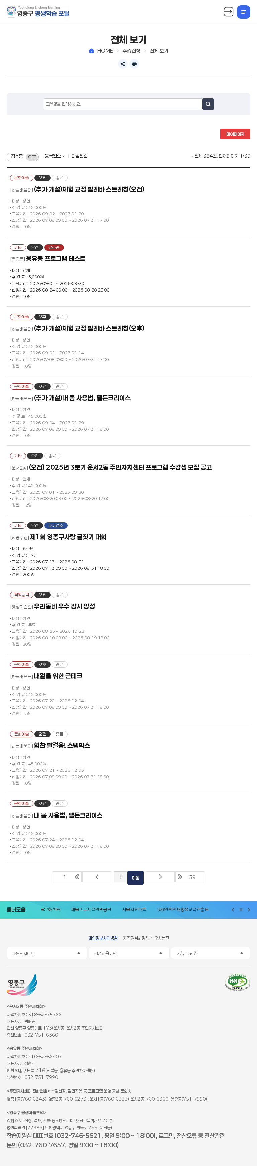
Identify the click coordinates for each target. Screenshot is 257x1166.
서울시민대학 (129, 909)
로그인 (228, 12)
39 (192, 877)
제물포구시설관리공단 (86, 909)
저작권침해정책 (136, 938)
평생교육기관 (105, 953)
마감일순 (80, 156)
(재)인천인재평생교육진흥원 (178, 909)
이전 (96, 876)
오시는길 (161, 938)
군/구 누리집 (187, 953)
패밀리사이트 (23, 953)
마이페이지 (235, 134)
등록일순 (53, 156)
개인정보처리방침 (103, 938)
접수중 (17, 156)
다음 (160, 876)
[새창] (237, 983)
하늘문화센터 (43, 909)
